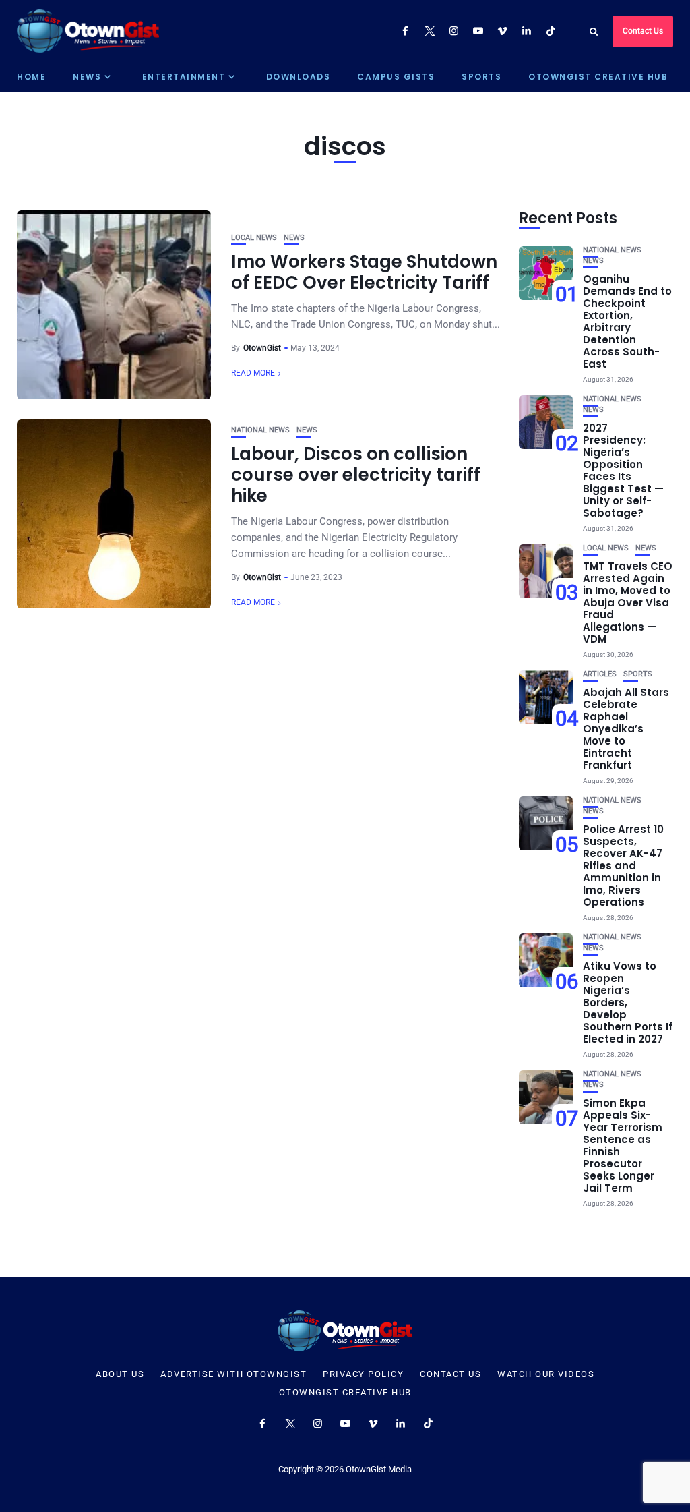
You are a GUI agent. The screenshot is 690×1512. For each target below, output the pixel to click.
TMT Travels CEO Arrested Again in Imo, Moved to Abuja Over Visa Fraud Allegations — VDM (627, 602)
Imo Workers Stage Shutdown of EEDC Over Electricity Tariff (364, 272)
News (87, 76)
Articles (600, 674)
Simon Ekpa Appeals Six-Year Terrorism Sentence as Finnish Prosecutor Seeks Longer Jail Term (622, 1145)
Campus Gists (396, 76)
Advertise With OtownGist (233, 1374)
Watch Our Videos (545, 1374)
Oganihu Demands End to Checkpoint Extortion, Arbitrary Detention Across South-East (627, 321)
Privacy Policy (363, 1374)
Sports (481, 76)
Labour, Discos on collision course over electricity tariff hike (355, 475)
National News (260, 430)
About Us (120, 1374)
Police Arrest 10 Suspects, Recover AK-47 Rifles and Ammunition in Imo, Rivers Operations (623, 865)
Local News (254, 237)
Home (31, 76)
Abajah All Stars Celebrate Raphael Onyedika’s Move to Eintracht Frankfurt (626, 728)
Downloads (298, 76)
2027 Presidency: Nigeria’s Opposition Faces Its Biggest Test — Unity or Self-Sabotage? (623, 470)
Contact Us (643, 31)
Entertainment (184, 76)
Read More (253, 373)
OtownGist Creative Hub (598, 76)
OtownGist (262, 348)
